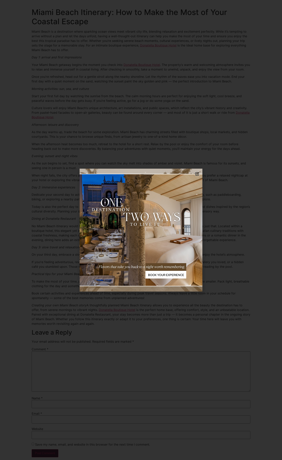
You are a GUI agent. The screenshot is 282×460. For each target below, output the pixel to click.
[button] (197, 173)
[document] (141, 230)
